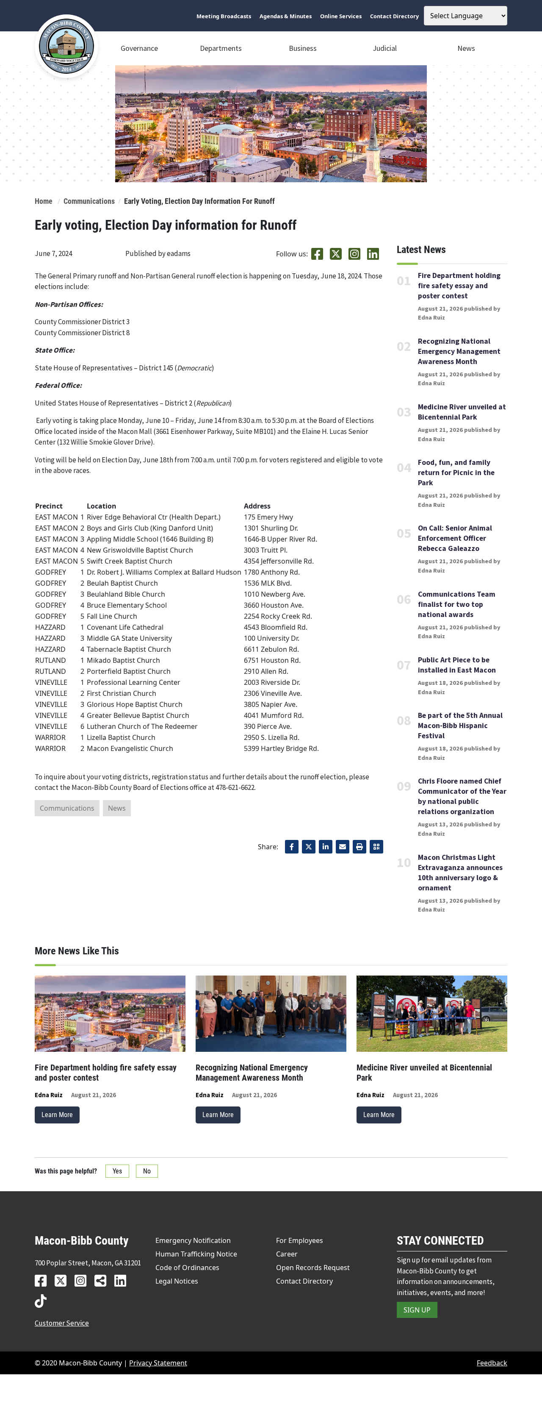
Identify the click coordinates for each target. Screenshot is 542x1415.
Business (303, 48)
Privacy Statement (158, 1363)
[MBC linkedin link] (123, 1280)
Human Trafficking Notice (196, 1254)
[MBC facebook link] (44, 1280)
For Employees (299, 1240)
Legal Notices (176, 1281)
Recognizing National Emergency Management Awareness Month (459, 351)
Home (44, 201)
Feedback (492, 1363)
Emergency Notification (193, 1240)
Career (287, 1254)
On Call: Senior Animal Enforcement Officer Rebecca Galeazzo (455, 538)
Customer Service (62, 1323)
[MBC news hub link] (103, 1280)
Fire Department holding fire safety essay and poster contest (459, 285)
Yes (117, 1171)
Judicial (385, 48)
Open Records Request (313, 1267)
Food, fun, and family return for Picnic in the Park (456, 472)
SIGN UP (417, 1310)
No (147, 1171)
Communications (89, 201)
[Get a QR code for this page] (376, 846)
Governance (139, 48)
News (466, 48)
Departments (221, 48)
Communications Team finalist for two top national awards (456, 604)
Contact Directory (304, 1281)
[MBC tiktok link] (44, 1301)
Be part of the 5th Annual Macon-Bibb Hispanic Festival (460, 725)
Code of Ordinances (187, 1267)
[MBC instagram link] (84, 1280)
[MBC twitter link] (64, 1280)
